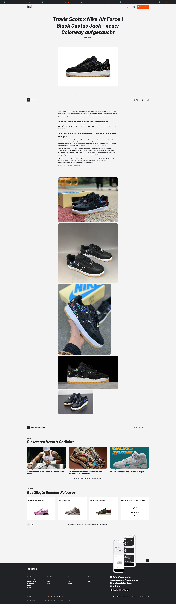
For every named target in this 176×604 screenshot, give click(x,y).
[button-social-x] (148, 100)
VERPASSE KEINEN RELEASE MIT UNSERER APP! (70, 165)
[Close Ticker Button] (148, 2)
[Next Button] (32, 524)
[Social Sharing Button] (28, 100)
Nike (94, 111)
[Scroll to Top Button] (147, 560)
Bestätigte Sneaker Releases (51, 492)
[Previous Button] (28, 524)
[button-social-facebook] (140, 100)
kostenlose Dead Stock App (108, 141)
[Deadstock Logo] (29, 7)
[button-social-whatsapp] (142, 100)
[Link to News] (34, 7)
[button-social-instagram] (137, 100)
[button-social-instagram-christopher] (134, 100)
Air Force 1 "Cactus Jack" (67, 115)
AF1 (67, 117)
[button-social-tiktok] (145, 100)
